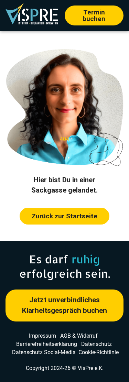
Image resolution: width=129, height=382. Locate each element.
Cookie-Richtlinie (98, 352)
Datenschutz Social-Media (44, 352)
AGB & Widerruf (79, 335)
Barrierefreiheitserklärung (46, 344)
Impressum (42, 335)
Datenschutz (96, 344)
